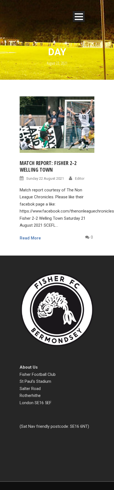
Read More (30, 238)
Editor (79, 178)
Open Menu (79, 16)
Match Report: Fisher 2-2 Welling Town (48, 166)
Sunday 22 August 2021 (45, 178)
